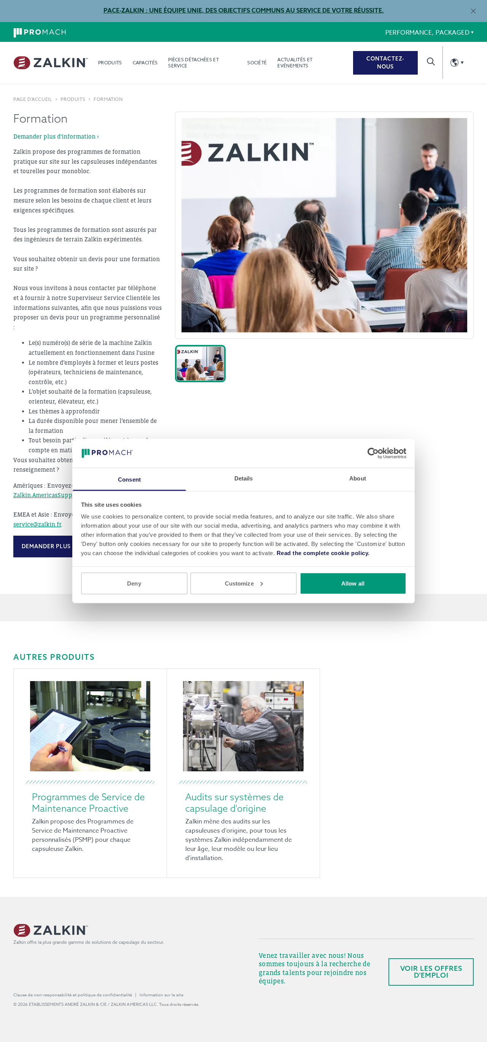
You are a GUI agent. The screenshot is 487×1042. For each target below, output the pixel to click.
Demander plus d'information (71, 546)
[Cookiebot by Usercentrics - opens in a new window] (373, 453)
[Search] (431, 61)
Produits (110, 62)
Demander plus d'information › (56, 136)
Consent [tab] (129, 479)
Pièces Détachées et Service (193, 62)
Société (257, 62)
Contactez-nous (385, 62)
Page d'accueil (32, 99)
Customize (239, 583)
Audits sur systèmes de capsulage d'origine (234, 802)
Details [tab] (243, 478)
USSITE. (371, 10)
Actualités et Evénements (294, 62)
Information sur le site (161, 995)
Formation (108, 99)
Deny (134, 583)
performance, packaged (427, 32)
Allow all (352, 583)
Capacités (145, 62)
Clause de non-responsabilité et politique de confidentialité (72, 995)
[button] (200, 363)
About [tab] (357, 478)
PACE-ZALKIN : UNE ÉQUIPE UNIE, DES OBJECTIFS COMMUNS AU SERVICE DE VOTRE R (230, 10)
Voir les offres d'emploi (431, 972)
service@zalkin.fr (37, 524)
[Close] (473, 11)
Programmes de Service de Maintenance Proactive (88, 802)
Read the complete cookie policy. (323, 553)
